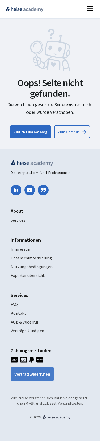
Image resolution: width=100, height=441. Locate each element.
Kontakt (18, 313)
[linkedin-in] (16, 190)
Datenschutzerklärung (31, 258)
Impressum (21, 249)
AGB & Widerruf (24, 322)
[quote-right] (43, 190)
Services (18, 220)
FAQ (14, 304)
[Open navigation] (90, 9)
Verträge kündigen (27, 330)
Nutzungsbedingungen (32, 266)
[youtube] (29, 190)
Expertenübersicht (28, 275)
